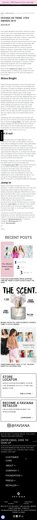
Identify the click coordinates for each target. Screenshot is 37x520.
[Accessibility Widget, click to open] (3, 517)
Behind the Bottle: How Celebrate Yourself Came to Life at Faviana (18, 323)
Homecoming (28, 502)
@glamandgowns (15, 219)
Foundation (13, 475)
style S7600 (17, 122)
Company (11, 470)
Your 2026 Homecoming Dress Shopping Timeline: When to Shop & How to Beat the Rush (17, 280)
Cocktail (26, 503)
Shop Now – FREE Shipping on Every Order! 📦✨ (18, 2)
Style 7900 (12, 204)
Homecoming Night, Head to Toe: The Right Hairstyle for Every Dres (17, 365)
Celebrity (11, 503)
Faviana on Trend (15, 68)
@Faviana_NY (13, 221)
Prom (6, 502)
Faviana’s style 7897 (12, 165)
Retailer (11, 485)
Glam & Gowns (10, 13)
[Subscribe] (34, 441)
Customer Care (12, 459)
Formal (16, 502)
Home (2, 13)
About (9, 465)
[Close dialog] (35, 2)
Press (9, 480)
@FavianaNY (10, 223)
